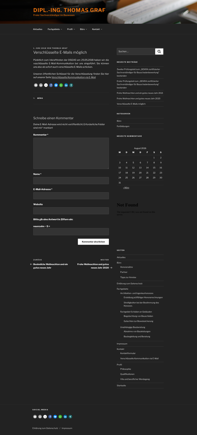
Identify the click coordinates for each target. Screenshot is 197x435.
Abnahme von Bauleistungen (137, 331)
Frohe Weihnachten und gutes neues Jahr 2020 (138, 98)
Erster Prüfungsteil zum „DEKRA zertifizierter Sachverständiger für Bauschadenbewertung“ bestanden (138, 84)
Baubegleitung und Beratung (137, 336)
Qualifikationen (127, 374)
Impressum (122, 343)
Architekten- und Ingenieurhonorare (136, 293)
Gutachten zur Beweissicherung (138, 321)
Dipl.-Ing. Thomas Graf (69, 10)
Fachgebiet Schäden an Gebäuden (136, 311)
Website (38, 204)
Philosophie (125, 369)
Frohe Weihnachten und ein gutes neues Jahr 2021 (140, 93)
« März (126, 187)
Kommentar (40, 134)
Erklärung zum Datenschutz (129, 283)
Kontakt (96, 29)
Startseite (121, 385)
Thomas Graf (60, 48)
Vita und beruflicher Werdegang (135, 379)
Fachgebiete (54, 29)
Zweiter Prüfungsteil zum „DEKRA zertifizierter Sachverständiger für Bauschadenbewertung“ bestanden (138, 72)
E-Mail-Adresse (42, 189)
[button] (36, 85)
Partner (123, 272)
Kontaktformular (128, 353)
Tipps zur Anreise (128, 277)
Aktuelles (37, 29)
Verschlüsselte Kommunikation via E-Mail (74, 77)
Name (37, 174)
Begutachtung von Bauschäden (138, 316)
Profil (70, 29)
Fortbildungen (123, 126)
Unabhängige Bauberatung (132, 327)
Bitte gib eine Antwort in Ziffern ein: (53, 219)
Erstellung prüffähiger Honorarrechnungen (143, 297)
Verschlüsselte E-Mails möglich (131, 104)
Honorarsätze (126, 267)
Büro (82, 29)
